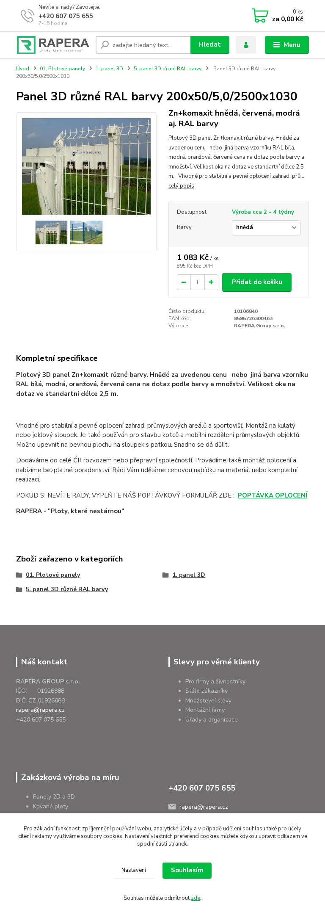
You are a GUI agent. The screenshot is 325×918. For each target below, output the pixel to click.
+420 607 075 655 (66, 16)
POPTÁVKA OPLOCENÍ (272, 495)
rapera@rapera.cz (40, 710)
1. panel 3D (109, 68)
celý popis (181, 186)
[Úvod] (52, 45)
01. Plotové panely (62, 68)
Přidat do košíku (257, 282)
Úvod (22, 68)
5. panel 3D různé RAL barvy (167, 68)
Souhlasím (187, 870)
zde (195, 898)
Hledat (210, 44)
